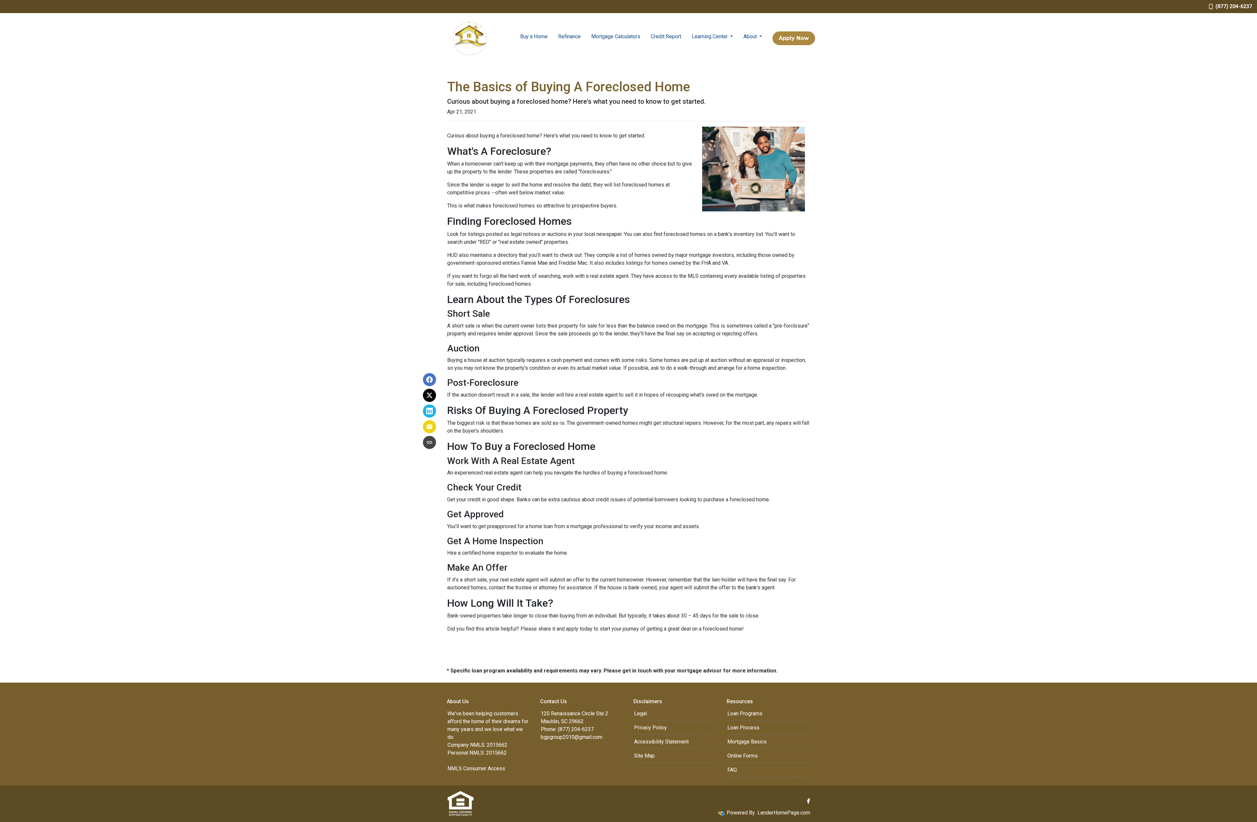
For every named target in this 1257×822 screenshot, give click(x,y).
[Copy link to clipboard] (429, 442)
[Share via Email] (429, 426)
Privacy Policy (650, 727)
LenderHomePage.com (783, 813)
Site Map (644, 756)
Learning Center (710, 36)
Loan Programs (744, 713)
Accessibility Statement (661, 742)
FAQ (732, 770)
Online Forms (742, 756)
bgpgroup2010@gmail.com (571, 737)
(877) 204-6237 (1233, 6)
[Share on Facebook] (429, 379)
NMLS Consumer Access (476, 768)
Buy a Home (534, 36)
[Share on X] (429, 395)
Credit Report (666, 36)
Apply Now (794, 38)
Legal (640, 713)
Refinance (569, 36)
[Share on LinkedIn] (429, 411)
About (750, 36)
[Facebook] (808, 801)
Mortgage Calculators (615, 36)
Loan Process (743, 727)
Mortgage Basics (747, 742)
